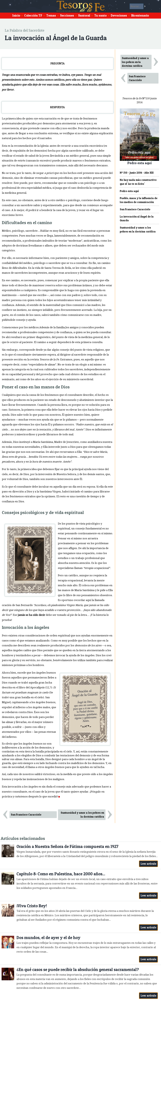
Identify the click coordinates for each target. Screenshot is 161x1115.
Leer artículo (148, 863)
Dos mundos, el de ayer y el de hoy (48, 937)
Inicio (16, 15)
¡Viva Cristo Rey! (32, 905)
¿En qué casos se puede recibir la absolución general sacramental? (78, 969)
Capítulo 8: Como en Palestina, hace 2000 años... (61, 873)
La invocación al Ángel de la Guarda (137, 218)
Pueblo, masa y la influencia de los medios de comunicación (138, 200)
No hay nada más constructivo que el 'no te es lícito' (138, 181)
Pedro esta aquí (129, 191)
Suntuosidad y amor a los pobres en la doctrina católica (82, 814)
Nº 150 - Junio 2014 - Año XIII (137, 172)
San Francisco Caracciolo (26, 814)
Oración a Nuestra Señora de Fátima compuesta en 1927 (67, 846)
